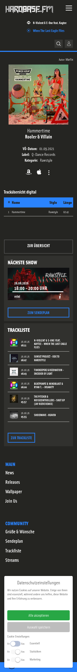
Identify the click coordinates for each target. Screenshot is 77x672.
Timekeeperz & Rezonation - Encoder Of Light (49, 371)
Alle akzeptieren (38, 615)
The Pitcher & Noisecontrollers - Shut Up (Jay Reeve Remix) (49, 400)
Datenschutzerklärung (45, 605)
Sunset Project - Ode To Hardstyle (46, 358)
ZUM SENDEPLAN (38, 312)
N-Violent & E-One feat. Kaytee (50, 23)
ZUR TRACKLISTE (21, 437)
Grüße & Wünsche (19, 531)
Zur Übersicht (38, 245)
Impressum (25, 605)
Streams (12, 560)
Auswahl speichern (38, 627)
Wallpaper (13, 491)
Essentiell (35, 643)
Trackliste (13, 550)
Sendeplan (14, 541)
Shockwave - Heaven (45, 415)
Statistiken (35, 651)
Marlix (69, 59)
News (9, 472)
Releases (12, 482)
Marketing (35, 659)
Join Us (11, 501)
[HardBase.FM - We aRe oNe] (29, 15)
